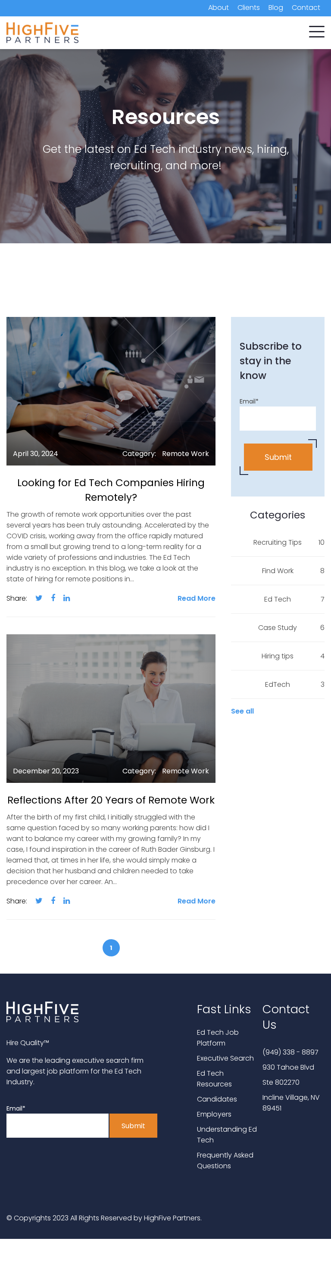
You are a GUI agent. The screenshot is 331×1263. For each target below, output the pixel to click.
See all (242, 711)
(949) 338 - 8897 (290, 1052)
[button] (317, 29)
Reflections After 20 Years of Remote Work (111, 800)
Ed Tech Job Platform (218, 1037)
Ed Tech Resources (214, 1078)
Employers (214, 1114)
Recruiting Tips (289, 542)
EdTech (295, 684)
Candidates (217, 1099)
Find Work (293, 571)
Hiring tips (293, 656)
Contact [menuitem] (306, 7)
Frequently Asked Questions (225, 1160)
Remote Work (185, 454)
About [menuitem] (218, 7)
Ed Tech (294, 599)
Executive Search (225, 1058)
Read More (196, 598)
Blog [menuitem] (276, 7)
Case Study (291, 628)
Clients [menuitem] (248, 7)
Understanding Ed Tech (227, 1134)
